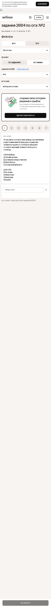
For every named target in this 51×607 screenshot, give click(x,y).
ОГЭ (14, 31)
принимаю (42, 4)
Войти (38, 17)
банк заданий (5, 31)
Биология (22, 31)
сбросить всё (23, 69)
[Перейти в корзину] (30, 17)
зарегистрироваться (25, 115)
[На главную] (7, 17)
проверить (25, 603)
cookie (14, 6)
